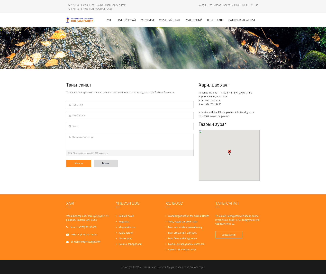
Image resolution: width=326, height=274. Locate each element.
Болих (105, 163)
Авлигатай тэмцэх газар (182, 249)
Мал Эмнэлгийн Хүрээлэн (182, 238)
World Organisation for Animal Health (188, 216)
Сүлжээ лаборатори (241, 20)
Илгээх (79, 163)
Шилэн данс (215, 20)
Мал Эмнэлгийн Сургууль (182, 232)
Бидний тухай (126, 20)
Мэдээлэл (147, 20)
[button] (229, 152)
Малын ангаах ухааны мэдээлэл (186, 243)
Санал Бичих (229, 234)
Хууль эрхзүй (193, 20)
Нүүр (109, 20)
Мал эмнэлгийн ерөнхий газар (185, 227)
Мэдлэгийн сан (169, 20)
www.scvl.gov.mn (219, 116)
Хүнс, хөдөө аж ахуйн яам (182, 221)
